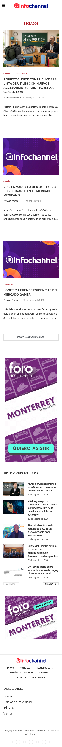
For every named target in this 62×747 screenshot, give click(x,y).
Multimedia (38, 677)
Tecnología (43, 668)
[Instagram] (47, 742)
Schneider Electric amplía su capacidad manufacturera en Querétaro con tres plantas (43, 551)
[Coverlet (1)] (31, 359)
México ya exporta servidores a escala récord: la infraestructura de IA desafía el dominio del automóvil (43, 508)
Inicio (10, 668)
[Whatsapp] (40, 742)
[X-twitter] (21, 742)
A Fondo (28, 672)
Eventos (43, 672)
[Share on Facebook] (28, 122)
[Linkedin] (27, 742)
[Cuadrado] (31, 597)
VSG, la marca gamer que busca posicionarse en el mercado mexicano (29, 191)
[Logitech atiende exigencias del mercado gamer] (31, 259)
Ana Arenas (12, 201)
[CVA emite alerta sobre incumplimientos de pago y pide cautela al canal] (13, 572)
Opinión (13, 672)
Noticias (25, 668)
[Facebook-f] (14, 742)
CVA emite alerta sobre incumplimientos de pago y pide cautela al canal (43, 570)
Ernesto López (14, 97)
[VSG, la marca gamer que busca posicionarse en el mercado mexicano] (31, 156)
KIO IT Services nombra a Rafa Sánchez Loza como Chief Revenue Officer (42, 487)
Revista (21, 677)
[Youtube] (34, 742)
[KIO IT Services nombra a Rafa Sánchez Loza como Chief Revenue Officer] (13, 489)
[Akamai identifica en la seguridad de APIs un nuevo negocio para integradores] (13, 531)
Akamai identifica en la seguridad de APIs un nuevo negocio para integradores (40, 530)
